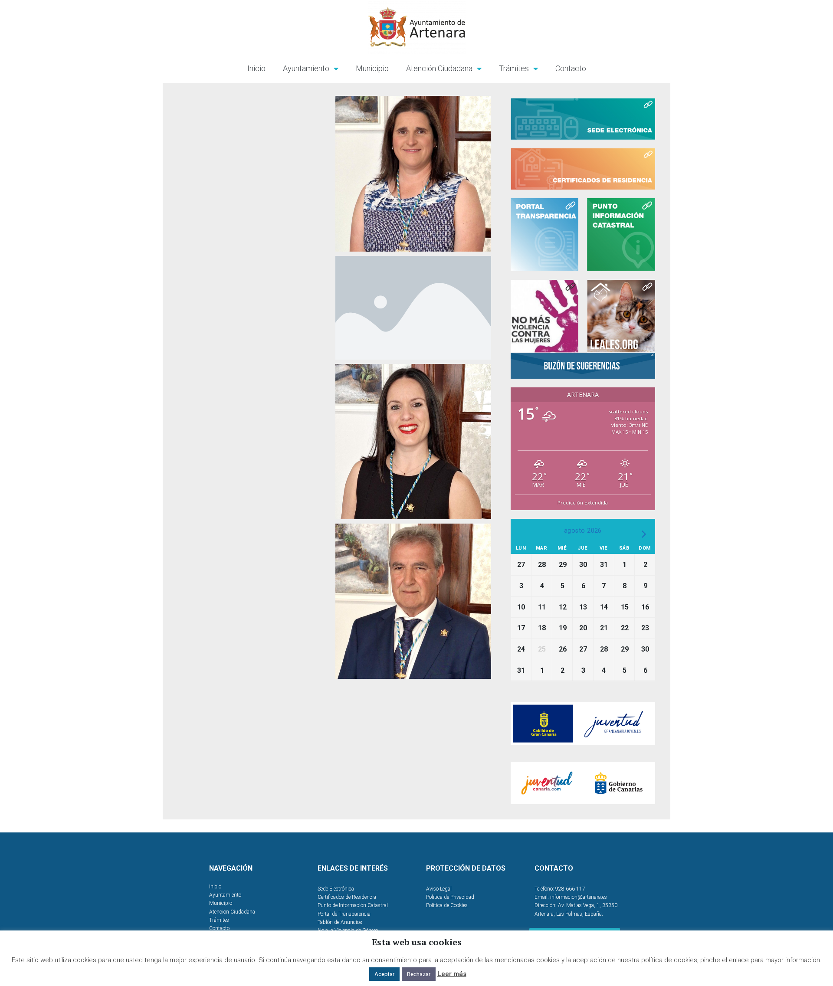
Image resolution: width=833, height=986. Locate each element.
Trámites (514, 68)
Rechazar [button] (418, 974)
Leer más (451, 974)
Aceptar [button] (384, 974)
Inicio (256, 68)
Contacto (570, 68)
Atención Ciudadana (439, 68)
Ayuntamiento (306, 68)
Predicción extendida (583, 502)
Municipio (372, 68)
